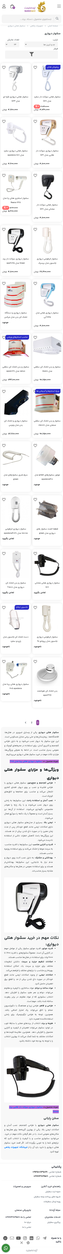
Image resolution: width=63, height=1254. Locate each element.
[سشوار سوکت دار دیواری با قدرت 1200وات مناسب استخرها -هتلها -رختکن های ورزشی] (47, 78)
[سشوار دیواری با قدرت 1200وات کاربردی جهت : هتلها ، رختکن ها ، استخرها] (47, 132)
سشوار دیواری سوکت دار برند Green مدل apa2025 (16, 261)
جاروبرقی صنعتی (23, 1210)
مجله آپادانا (54, 1210)
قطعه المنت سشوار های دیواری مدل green (47, 531)
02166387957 (41, 1176)
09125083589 (40, 1172)
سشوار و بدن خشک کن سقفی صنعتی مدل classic (47, 423)
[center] (57, 18)
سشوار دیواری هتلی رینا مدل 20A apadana (16, 686)
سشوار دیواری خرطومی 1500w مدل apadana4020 (16, 531)
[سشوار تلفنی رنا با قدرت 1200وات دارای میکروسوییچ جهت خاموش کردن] (16, 183)
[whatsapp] (37, 1239)
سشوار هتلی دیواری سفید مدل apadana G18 (16, 153)
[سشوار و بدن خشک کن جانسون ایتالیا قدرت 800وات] (47, 240)
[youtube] (18, 1239)
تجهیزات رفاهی (36, 26)
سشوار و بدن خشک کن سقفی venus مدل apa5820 (15, 369)
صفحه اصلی (53, 26)
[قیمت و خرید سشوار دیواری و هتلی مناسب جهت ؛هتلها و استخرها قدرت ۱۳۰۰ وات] (47, 564)
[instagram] (24, 1239)
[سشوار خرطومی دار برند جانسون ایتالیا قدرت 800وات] (47, 618)
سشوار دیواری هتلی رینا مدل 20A (26, 761)
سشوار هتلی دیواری (16, 26)
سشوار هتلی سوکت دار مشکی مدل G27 (47, 207)
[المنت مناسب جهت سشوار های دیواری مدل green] (47, 510)
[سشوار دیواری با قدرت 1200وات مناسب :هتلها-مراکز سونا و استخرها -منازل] (47, 186)
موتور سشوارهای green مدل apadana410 (47, 477)
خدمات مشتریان (52, 1217)
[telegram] (44, 1239)
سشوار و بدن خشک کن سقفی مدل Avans (47, 369)
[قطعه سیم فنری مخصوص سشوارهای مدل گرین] (16, 456)
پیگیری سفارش (53, 1222)
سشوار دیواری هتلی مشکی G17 (47, 585)
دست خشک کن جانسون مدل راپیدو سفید (15, 639)
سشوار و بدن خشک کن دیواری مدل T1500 (16, 585)
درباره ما (27, 1222)
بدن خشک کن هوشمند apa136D (47, 693)
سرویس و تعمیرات (22, 1186)
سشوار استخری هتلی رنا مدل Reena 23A (16, 200)
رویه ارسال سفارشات (52, 1201)
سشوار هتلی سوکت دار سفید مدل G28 (47, 99)
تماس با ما (26, 1227)
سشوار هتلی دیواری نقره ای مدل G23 (15, 99)
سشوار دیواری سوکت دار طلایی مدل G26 (47, 153)
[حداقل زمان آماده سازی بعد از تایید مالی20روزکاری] (16, 348)
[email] (11, 1239)
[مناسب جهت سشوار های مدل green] (47, 456)
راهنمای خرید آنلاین (50, 1186)
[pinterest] (5, 1239)
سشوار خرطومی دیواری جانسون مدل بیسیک (47, 261)
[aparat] (28, 1243)
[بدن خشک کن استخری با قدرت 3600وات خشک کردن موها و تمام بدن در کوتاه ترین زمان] (47, 402)
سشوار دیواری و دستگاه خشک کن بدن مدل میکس (15, 315)
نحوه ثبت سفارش (52, 1191)
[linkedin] (31, 1239)
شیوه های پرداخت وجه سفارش (47, 1196)
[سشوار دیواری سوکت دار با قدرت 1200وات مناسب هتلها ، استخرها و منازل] (16, 78)
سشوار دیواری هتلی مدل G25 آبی (47, 315)
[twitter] (21, 1243)
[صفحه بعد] (25, 722)
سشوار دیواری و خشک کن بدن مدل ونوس (16, 423)
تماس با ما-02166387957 (18, 1217)
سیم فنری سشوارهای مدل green (16, 477)
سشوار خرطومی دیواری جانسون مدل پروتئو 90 (47, 639)
